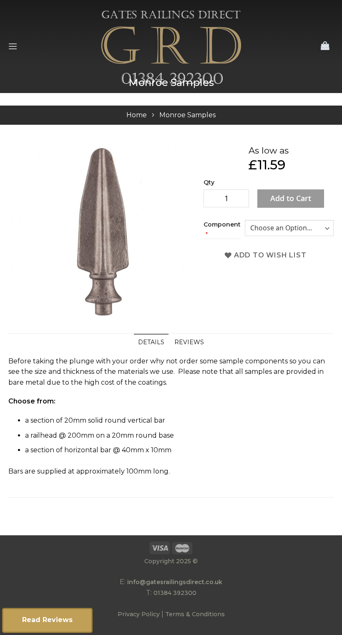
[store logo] (171, 46)
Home (136, 115)
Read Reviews (47, 620)
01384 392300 (174, 593)
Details (151, 342)
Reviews (189, 342)
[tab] (151, 342)
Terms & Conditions (195, 614)
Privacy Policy (139, 614)
